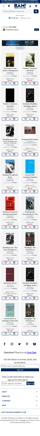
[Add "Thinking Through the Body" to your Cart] (14, 191)
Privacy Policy (25, 422)
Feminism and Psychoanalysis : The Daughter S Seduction (30, 213)
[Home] (20, 6)
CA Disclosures (15, 422)
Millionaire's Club (25, 18)
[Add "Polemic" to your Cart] (34, 83)
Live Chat (31, 352)
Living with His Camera (30, 139)
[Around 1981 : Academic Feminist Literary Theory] (30, 166)
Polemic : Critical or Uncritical (30, 69)
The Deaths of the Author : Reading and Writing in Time (10, 69)
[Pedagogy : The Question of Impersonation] (30, 239)
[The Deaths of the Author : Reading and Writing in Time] (10, 60)
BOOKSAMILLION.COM (9, 420)
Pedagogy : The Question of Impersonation (30, 249)
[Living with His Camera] (30, 131)
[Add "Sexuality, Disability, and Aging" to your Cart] (34, 119)
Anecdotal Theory (10, 283)
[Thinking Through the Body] (10, 166)
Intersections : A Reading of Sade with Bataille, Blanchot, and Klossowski (10, 320)
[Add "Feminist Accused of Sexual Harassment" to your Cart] (14, 227)
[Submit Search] (36, 11)
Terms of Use (34, 420)
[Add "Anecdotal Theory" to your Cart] (14, 298)
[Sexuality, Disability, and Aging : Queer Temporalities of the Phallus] (30, 95)
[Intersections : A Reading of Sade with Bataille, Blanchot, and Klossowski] (10, 310)
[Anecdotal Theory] (10, 274)
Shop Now (20, 48)
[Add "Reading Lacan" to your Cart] (14, 154)
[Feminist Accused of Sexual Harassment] (10, 203)
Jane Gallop (11, 74)
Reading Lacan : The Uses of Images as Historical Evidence (10, 140)
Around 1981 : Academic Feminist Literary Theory (30, 176)
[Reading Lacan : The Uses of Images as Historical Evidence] (10, 131)
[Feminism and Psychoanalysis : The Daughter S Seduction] (30, 203)
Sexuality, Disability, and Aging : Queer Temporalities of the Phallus (30, 105)
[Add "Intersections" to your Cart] (14, 333)
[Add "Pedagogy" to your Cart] (34, 262)
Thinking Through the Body (10, 176)
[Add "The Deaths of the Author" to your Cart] (14, 83)
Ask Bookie (14, 18)
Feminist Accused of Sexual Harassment (10, 213)
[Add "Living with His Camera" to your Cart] (34, 154)
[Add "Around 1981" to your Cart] (34, 191)
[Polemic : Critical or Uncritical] (30, 60)
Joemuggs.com (24, 420)
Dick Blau (34, 142)
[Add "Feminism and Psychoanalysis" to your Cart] (34, 227)
